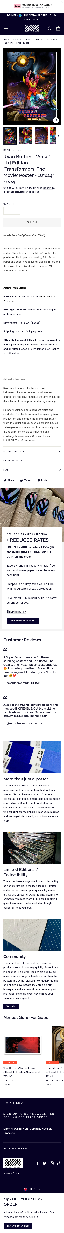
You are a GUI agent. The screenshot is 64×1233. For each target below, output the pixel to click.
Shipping (48, 187)
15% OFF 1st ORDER (18, 1225)
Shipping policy (16, 611)
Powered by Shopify (11, 1173)
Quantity (9, 204)
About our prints (15, 451)
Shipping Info (12, 460)
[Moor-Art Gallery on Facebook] (37, 1163)
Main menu (13, 1102)
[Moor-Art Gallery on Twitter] (44, 1163)
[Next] (58, 136)
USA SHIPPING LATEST (23, 620)
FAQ (5, 470)
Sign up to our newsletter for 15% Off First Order (28, 1115)
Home (6, 40)
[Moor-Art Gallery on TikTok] (59, 1163)
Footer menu (15, 1148)
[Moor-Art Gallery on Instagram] (52, 1163)
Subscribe (11, 1006)
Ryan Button (12, 150)
